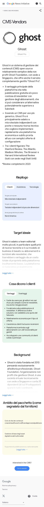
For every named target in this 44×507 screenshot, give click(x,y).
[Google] (6, 481)
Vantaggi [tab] (11, 293)
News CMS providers (11, 10)
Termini (4, 489)
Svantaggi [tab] (23, 293)
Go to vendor (22, 468)
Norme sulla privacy (9, 485)
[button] (13, 502)
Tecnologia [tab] (34, 187)
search (40, 3)
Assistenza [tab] (21, 187)
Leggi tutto (20, 450)
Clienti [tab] (10, 187)
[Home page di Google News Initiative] (18, 3)
